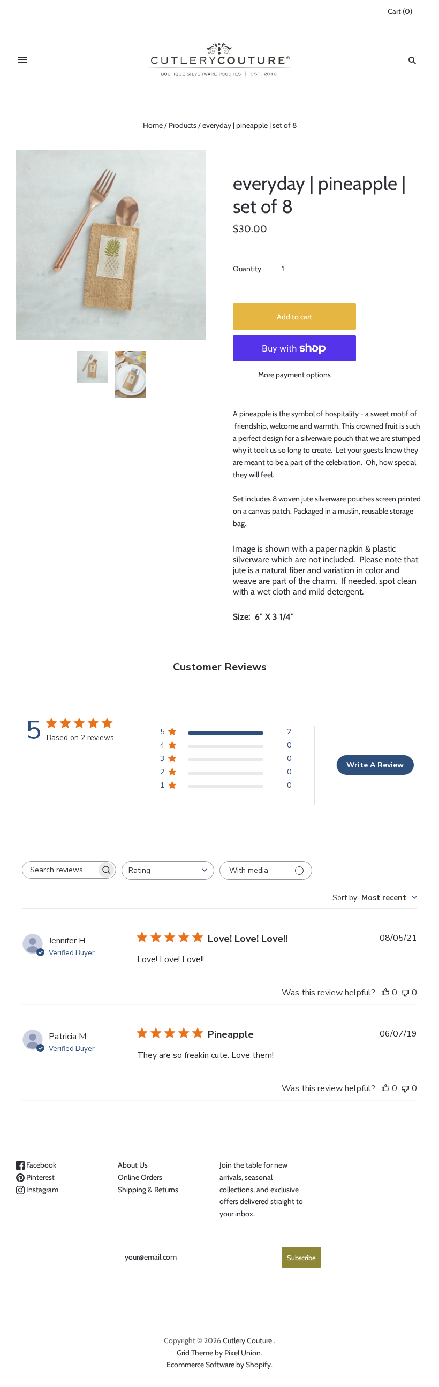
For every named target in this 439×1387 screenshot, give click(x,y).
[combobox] (168, 870)
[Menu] (22, 60)
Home (153, 125)
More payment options (294, 374)
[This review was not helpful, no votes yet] (405, 993)
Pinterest (40, 1177)
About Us (133, 1165)
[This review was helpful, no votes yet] (385, 993)
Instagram (41, 1189)
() (400, 11)
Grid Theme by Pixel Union (219, 1353)
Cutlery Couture (247, 1340)
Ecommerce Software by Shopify (218, 1364)
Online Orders (140, 1177)
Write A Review (375, 765)
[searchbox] (59, 870)
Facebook (40, 1165)
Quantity (247, 268)
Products (182, 125)
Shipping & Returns (148, 1189)
